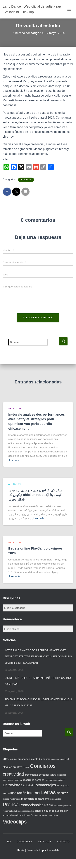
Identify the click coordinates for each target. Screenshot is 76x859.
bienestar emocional (60, 759)
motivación (27, 798)
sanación (39, 810)
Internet (33, 793)
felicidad (28, 785)
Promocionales (31, 805)
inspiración (18, 793)
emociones (60, 780)
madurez (62, 793)
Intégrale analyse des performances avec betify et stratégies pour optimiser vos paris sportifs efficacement (38, 656)
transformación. (41, 815)
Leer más (14, 460)
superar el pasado (11, 815)
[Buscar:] (33, 345)
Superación (61, 810)
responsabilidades (26, 811)
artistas (13, 759)
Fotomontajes (45, 785)
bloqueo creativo (12, 766)
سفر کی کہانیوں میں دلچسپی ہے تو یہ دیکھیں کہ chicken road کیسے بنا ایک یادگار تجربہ (35, 494)
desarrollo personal (34, 779)
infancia (6, 793)
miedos (6, 799)
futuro (59, 785)
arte (6, 758)
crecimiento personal (37, 774)
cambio (26, 767)
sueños (50, 810)
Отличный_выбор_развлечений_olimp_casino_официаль (38, 681)
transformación (26, 815)
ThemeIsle (53, 850)
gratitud (66, 785)
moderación (15, 799)
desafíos (18, 780)
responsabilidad (10, 811)
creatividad (13, 774)
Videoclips (15, 821)
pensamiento (42, 798)
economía (50, 780)
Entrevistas (13, 785)
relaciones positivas (62, 805)
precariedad (55, 799)
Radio (48, 805)
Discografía (24, 841)
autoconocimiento (28, 758)
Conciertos (43, 766)
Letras (48, 792)
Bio (9, 841)
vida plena (53, 815)
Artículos (26, 180)
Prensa (11, 804)
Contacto (63, 841)
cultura (53, 775)
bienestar (44, 758)
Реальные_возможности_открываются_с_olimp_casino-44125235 (38, 702)
